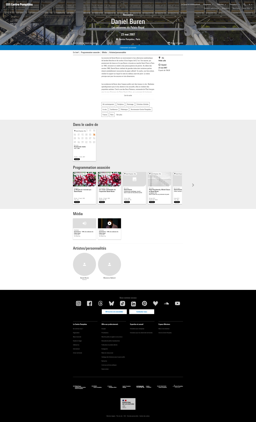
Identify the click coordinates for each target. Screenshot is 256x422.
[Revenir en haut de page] (251, 417)
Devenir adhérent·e (212, 8)
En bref (76, 52)
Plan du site (119, 416)
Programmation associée (90, 52)
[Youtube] (177, 304)
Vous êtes (246, 8)
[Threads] (100, 304)
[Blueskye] (111, 304)
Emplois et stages (77, 341)
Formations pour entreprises (137, 328)
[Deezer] (155, 304)
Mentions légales (111, 416)
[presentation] (192, 185)
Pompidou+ (234, 4)
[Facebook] (89, 304)
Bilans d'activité (77, 337)
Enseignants (105, 349)
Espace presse (105, 369)
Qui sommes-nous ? (78, 328)
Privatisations (105, 332)
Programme (207, 4)
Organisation (76, 332)
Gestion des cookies (145, 416)
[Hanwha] (178, 388)
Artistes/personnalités (117, 52)
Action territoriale (77, 353)
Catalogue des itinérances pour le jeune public (113, 357)
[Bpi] (81, 388)
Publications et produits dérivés (109, 345)
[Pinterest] (144, 304)
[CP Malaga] (128, 388)
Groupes (104, 328)
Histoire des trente (90, 43)
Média (104, 52)
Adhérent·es (76, 345)
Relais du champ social (107, 353)
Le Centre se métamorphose (191, 4)
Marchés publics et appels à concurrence (112, 337)
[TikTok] (122, 304)
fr (249, 4)
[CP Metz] (114, 388)
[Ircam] (98, 388)
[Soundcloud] (166, 304)
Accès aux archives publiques (109, 365)
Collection (220, 4)
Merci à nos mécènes (163, 328)
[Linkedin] (133, 304)
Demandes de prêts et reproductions (111, 341)
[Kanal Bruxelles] (145, 388)
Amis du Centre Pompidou (165, 332)
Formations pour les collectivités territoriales (141, 332)
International (76, 349)
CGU (125, 416)
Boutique (237, 8)
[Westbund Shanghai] (163, 388)
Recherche (104, 361)
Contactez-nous (141, 312)
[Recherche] (244, 5)
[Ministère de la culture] (128, 404)
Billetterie (226, 8)
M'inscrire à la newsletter (114, 312)
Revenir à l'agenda (177, 43)
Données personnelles (133, 416)
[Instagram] (78, 304)
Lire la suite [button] (128, 95)
